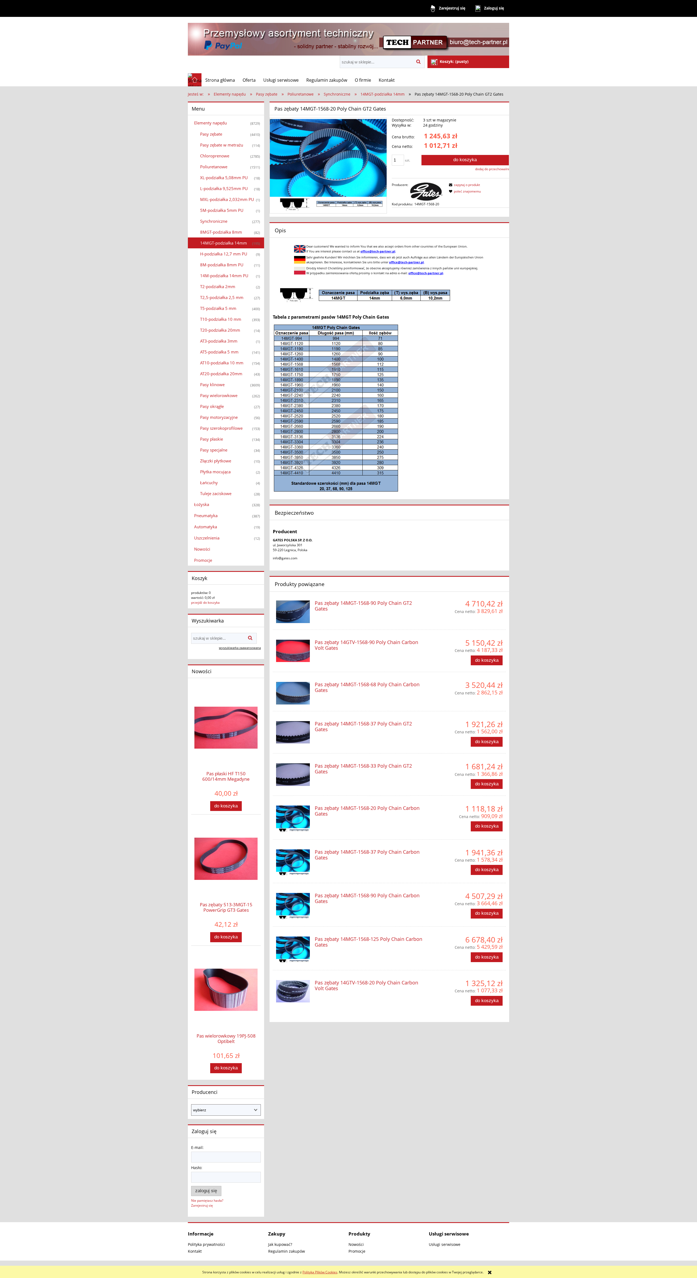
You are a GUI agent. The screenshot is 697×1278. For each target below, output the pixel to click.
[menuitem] (220, 80)
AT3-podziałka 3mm (218, 341)
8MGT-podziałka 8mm (221, 232)
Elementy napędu (210, 123)
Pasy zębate (211, 134)
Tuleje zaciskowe (215, 493)
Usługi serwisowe (444, 1244)
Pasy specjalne (213, 450)
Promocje (203, 560)
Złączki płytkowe (215, 460)
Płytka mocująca (215, 471)
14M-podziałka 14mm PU (224, 275)
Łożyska (201, 504)
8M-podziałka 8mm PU (221, 264)
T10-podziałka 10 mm (220, 319)
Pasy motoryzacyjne (219, 417)
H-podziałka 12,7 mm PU (223, 254)
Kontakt (195, 1251)
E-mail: (197, 1147)
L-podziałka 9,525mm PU (224, 188)
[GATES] (426, 191)
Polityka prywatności (206, 1244)
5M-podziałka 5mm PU (221, 210)
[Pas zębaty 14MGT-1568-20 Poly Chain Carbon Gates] (293, 819)
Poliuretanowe (213, 166)
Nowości (202, 549)
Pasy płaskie (211, 439)
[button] (463, 184)
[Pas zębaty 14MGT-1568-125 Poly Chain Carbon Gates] (293, 950)
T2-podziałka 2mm (217, 286)
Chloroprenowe (214, 155)
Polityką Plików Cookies (319, 1272)
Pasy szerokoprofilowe (221, 428)
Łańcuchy (209, 482)
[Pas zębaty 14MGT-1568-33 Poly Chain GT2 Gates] (293, 774)
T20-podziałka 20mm (220, 330)
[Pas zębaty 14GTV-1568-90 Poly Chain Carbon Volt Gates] (293, 651)
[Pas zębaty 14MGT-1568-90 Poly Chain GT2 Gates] (293, 611)
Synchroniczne (213, 221)
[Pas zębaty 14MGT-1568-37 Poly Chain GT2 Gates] (293, 732)
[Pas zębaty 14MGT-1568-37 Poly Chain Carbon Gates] (293, 862)
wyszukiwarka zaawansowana (240, 648)
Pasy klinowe (212, 384)
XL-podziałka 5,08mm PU (224, 177)
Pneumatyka (206, 515)
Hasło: (196, 1167)
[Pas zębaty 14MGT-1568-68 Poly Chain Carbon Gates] (293, 693)
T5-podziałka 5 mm (218, 308)
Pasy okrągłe (212, 406)
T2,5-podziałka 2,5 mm (221, 297)
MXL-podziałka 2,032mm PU (227, 199)
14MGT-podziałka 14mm (223, 243)
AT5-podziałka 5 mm (219, 352)
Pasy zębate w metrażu (221, 145)
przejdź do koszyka (205, 602)
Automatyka (205, 526)
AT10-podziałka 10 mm (221, 362)
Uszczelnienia (206, 538)
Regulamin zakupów (286, 1251)
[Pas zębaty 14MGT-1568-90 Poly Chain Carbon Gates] (293, 906)
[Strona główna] (348, 36)
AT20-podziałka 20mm (221, 373)
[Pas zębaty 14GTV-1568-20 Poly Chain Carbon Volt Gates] (293, 991)
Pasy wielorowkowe (218, 395)
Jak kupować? (280, 1244)
